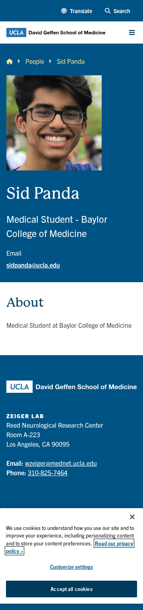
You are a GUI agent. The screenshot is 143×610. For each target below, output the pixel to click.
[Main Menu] (132, 32)
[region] (71, 556)
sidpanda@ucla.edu (33, 265)
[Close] (132, 517)
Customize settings (71, 566)
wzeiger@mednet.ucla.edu (61, 463)
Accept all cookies (71, 588)
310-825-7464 (48, 472)
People (34, 61)
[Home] (9, 61)
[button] (77, 11)
